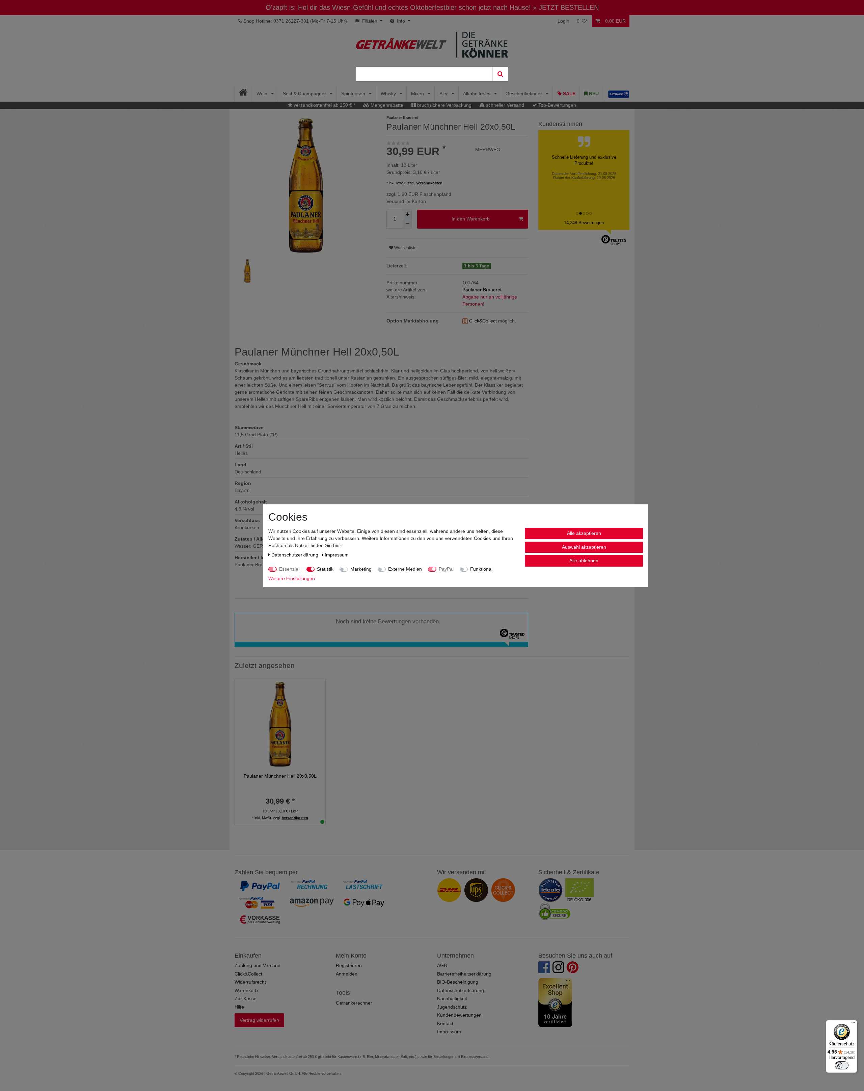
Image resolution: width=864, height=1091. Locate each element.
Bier (444, 93)
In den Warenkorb (471, 219)
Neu (593, 93)
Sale (568, 93)
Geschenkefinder (524, 93)
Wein (262, 93)
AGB (442, 965)
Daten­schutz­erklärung (295, 554)
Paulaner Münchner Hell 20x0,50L (280, 776)
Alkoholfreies (477, 93)
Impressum (449, 1031)
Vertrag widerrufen (259, 1020)
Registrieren (349, 965)
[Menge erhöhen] (407, 214)
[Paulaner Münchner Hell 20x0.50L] (280, 723)
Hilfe (239, 1007)
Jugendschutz (452, 1007)
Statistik (325, 569)
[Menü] (853, 1024)
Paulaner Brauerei (481, 289)
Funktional (481, 569)
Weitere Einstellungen (291, 578)
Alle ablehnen (583, 560)
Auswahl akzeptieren (584, 546)
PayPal (446, 569)
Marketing (361, 569)
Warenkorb (246, 990)
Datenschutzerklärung (460, 990)
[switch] (841, 1065)
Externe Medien (405, 569)
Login (563, 21)
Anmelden (346, 974)
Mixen (418, 93)
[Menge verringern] (407, 224)
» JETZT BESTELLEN (566, 7)
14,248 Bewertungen (584, 222)
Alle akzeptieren (584, 533)
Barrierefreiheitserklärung (464, 974)
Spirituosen (354, 93)
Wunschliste (404, 247)
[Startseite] (243, 93)
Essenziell (289, 569)
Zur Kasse (245, 998)
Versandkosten (429, 183)
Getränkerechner (354, 1003)
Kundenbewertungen (459, 1015)
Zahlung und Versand (257, 965)
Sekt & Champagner (305, 93)
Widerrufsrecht (250, 982)
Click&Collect (248, 974)
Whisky (389, 93)
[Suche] (500, 74)
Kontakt (445, 1023)
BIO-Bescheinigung (457, 982)
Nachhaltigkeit (452, 998)
